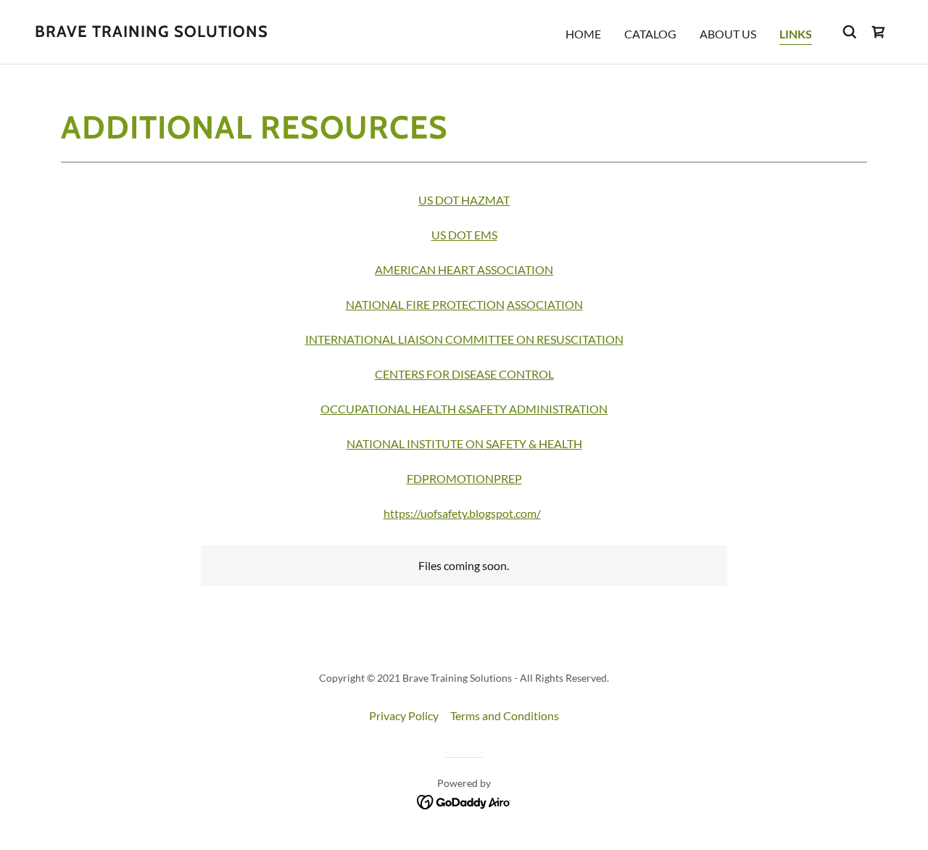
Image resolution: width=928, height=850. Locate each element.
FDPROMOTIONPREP (464, 478)
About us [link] (728, 34)
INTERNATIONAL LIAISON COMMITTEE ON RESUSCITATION (464, 339)
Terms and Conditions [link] (504, 715)
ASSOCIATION (545, 304)
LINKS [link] (795, 34)
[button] (878, 31)
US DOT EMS (464, 235)
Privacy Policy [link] (404, 715)
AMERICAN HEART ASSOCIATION (464, 269)
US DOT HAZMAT (464, 200)
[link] (151, 32)
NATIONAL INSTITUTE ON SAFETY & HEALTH (464, 443)
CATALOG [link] (650, 34)
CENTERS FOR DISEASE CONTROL (464, 374)
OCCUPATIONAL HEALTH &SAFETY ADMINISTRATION (464, 409)
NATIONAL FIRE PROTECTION (425, 304)
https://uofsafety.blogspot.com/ (462, 513)
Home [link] (583, 34)
